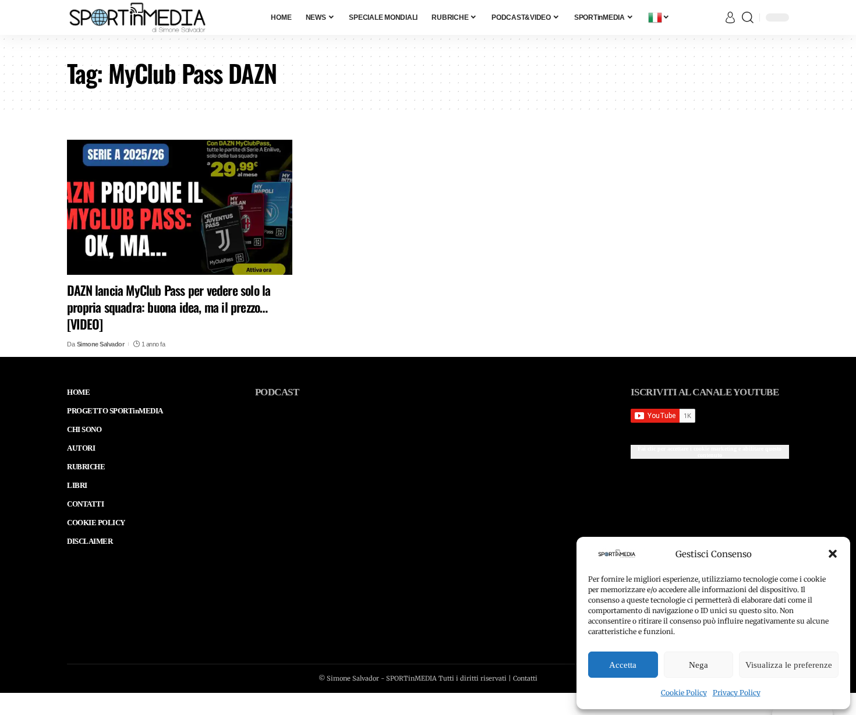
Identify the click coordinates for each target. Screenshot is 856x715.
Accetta (622, 665)
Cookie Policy (684, 692)
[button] (833, 554)
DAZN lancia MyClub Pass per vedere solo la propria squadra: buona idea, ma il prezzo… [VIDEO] (168, 306)
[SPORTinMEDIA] (137, 17)
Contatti (525, 678)
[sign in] (730, 17)
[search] (748, 17)
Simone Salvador (101, 344)
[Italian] (659, 17)
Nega (698, 665)
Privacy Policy (737, 692)
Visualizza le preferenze (788, 665)
